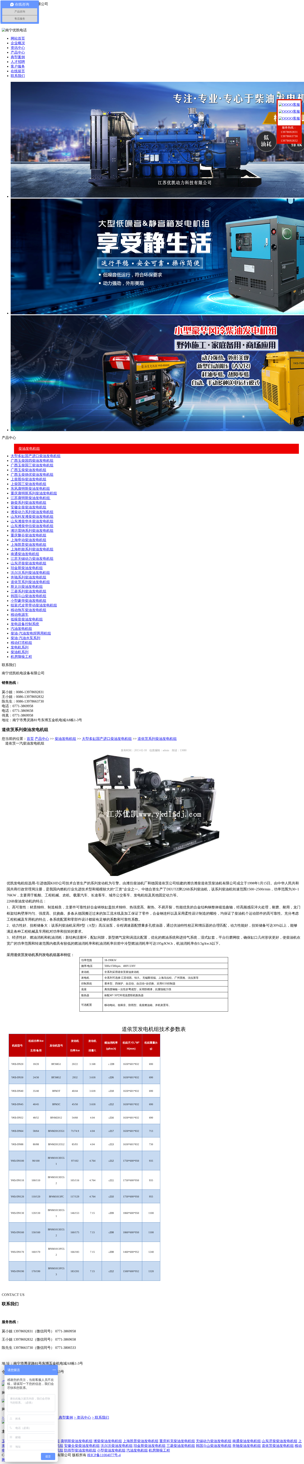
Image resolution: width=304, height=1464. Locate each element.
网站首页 (18, 38)
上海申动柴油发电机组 (28, 540)
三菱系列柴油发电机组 (28, 591)
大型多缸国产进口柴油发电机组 (36, 456)
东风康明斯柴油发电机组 (30, 488)
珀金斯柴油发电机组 (27, 568)
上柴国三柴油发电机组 (28, 484)
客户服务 (18, 66)
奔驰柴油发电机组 (246, 1446)
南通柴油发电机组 (25, 554)
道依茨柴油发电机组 (278, 1446)
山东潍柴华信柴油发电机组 (32, 526)
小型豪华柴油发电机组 (28, 600)
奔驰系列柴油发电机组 (28, 577)
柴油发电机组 (29, 448)
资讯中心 (18, 48)
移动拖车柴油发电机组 (28, 610)
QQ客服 (294, 104)
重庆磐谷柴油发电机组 (28, 535)
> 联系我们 (100, 1417)
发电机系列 (19, 647)
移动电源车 (19, 615)
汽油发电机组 (21, 629)
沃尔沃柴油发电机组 (117, 1446)
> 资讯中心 (82, 1417)
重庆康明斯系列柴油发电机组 (34, 493)
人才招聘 (18, 62)
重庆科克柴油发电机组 (177, 1441)
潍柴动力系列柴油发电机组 (32, 512)
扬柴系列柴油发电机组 (28, 502)
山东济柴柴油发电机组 (28, 563)
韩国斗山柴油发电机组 (28, 596)
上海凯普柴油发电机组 (28, 544)
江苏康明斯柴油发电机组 (31, 498)
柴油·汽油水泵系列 (25, 638)
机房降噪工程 (21, 657)
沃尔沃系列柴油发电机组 (30, 572)
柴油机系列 (19, 652)
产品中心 (18, 52)
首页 (30, 739)
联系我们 (18, 76)
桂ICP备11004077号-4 (104, 1455)
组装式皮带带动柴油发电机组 (34, 605)
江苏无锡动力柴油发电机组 (32, 558)
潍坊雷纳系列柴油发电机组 (32, 530)
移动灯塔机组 (21, 643)
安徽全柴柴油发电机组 (28, 507)
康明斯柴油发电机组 (77, 1441)
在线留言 (18, 71)
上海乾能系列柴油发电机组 (32, 549)
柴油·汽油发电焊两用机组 (31, 633)
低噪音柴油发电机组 (27, 619)
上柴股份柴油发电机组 (28, 479)
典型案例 (18, 57)
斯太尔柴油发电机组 (27, 586)
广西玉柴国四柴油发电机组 (32, 460)
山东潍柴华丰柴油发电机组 (32, 521)
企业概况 (18, 43)
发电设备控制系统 (25, 624)
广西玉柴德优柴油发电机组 (32, 474)
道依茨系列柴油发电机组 (30, 582)
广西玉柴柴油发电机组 (28, 470)
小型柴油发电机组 (111, 1450)
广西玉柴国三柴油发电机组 (32, 465)
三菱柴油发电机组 (180, 1446)
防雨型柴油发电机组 (80, 1450)
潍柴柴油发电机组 (107, 1441)
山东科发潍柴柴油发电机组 (32, 516)
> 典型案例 (64, 1417)
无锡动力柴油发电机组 (213, 1441)
